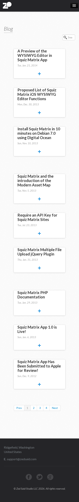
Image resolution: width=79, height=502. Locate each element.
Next (55, 407)
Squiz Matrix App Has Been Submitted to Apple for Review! (39, 366)
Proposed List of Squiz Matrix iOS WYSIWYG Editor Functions (36, 94)
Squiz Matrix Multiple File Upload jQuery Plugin (39, 251)
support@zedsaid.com (21, 459)
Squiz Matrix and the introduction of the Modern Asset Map (35, 180)
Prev (19, 407)
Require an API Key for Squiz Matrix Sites (37, 217)
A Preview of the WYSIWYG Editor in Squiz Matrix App (34, 55)
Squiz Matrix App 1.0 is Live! (37, 329)
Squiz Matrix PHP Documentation (32, 294)
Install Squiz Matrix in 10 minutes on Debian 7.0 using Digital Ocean (38, 133)
